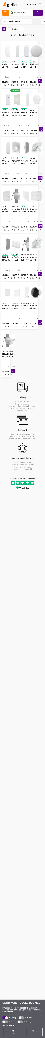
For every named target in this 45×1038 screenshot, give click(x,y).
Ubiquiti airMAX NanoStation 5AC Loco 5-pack (17, 260)
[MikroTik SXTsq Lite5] (27, 148)
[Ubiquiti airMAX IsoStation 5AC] (36, 292)
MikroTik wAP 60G (27, 307)
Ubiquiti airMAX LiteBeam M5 (8, 211)
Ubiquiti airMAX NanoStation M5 (7, 163)
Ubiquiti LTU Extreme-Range (7, 308)
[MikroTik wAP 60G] (27, 292)
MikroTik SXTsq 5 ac (6, 258)
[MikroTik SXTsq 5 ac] (8, 244)
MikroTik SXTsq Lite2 (26, 210)
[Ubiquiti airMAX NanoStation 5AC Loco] (8, 51)
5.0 (6, 61)
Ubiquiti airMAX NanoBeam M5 (35, 163)
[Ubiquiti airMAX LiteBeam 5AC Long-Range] (36, 196)
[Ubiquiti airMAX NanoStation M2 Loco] (8, 99)
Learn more (7, 1012)
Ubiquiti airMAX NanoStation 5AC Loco (7, 67)
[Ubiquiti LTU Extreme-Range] (8, 292)
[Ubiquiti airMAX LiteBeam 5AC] (18, 148)
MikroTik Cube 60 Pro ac (18, 210)
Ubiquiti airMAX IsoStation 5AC (34, 308)
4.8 (15, 158)
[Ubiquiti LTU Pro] (36, 99)
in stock (15, 29)
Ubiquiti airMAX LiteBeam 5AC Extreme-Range (18, 308)
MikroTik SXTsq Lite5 (26, 162)
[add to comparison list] (4, 85)
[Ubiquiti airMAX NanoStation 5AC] (27, 99)
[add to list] (39, 85)
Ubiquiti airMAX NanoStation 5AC (26, 115)
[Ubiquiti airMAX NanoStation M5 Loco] (27, 51)
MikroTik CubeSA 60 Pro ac (27, 260)
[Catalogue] (5, 13)
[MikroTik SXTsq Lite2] (27, 196)
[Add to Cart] (40, 81)
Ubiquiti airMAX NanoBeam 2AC (35, 260)
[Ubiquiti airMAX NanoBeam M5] (36, 148)
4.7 (25, 206)
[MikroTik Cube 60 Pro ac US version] (8, 341)
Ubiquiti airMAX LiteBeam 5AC (16, 163)
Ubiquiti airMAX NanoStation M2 (17, 67)
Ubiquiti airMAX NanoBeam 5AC (35, 67)
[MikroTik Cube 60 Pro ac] (18, 196)
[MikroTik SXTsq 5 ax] (18, 99)
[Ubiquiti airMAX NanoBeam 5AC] (36, 51)
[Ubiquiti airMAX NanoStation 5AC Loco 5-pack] (18, 244)
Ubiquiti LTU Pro (35, 113)
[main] (10, 5)
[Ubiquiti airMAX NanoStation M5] (8, 148)
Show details (8, 1025)
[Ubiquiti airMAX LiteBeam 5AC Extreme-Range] (18, 292)
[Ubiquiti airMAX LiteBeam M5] (8, 196)
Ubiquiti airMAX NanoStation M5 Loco (26, 67)
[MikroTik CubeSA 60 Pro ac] (27, 244)
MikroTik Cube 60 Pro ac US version (8, 356)
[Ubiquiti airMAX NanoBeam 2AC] (36, 244)
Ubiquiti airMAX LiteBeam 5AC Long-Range (34, 212)
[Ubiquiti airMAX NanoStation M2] (18, 51)
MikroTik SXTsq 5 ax (16, 113)
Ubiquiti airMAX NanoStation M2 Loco (7, 115)
